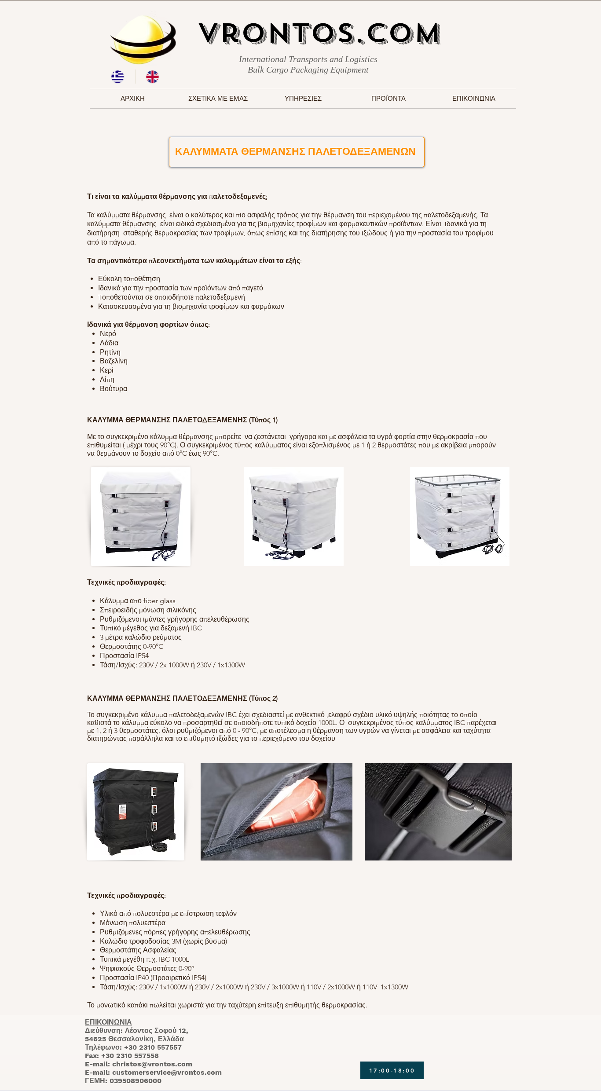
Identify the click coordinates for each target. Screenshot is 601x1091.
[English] (152, 77)
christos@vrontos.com (152, 1064)
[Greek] (118, 77)
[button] (303, 98)
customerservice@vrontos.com (167, 1072)
